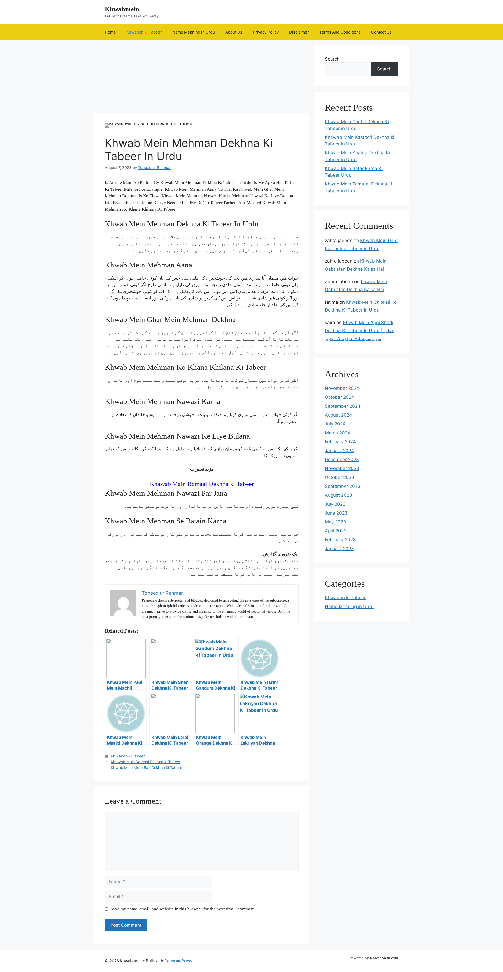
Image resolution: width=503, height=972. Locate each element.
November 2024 (342, 388)
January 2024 (339, 450)
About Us (233, 32)
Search (332, 59)
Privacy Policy (266, 32)
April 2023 (336, 530)
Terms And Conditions (340, 32)
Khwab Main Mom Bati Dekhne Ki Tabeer (146, 767)
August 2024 (338, 415)
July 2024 (335, 424)
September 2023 (342, 486)
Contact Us (381, 32)
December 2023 (342, 459)
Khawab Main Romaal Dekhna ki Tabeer (202, 483)
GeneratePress (178, 960)
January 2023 (339, 548)
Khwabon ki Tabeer (144, 32)
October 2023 (339, 477)
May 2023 (335, 522)
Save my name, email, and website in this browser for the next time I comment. (183, 909)
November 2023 (342, 468)
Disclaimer (299, 32)
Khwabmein (122, 9)
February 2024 (340, 441)
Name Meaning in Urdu (193, 32)
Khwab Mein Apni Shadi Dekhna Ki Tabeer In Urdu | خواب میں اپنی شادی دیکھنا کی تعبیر (359, 330)
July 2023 (335, 504)
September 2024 (342, 406)
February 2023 (340, 539)
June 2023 (336, 513)
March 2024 (337, 432)
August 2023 (338, 495)
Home (110, 32)
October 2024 (339, 397)
